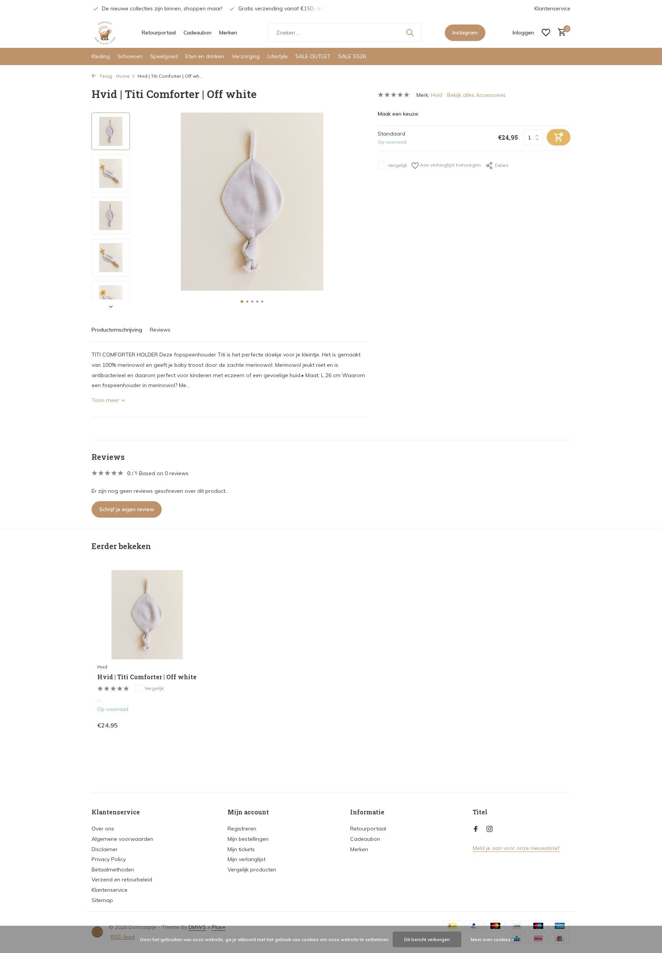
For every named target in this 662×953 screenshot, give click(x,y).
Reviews (160, 329)
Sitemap (102, 900)
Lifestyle (277, 56)
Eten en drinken (204, 56)
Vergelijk (397, 165)
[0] (560, 33)
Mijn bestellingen (248, 838)
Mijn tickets (241, 849)
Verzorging (246, 56)
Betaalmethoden (113, 869)
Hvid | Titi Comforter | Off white (147, 677)
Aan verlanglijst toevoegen (450, 165)
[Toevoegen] (183, 725)
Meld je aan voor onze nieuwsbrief (516, 848)
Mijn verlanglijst (246, 859)
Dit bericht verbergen (427, 939)
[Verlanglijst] (546, 32)
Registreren (242, 828)
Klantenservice (552, 8)
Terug (105, 76)
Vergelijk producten (252, 869)
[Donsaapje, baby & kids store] (105, 32)
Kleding (101, 56)
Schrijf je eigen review (126, 509)
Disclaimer (105, 849)
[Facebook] (476, 829)
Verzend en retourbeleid (122, 879)
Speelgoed (164, 56)
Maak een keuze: (398, 113)
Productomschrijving (117, 329)
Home (123, 76)
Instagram (465, 32)
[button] (242, 301)
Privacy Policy (109, 859)
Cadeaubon (197, 32)
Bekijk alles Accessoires (476, 95)
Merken (228, 32)
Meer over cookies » (492, 939)
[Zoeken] (410, 32)
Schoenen (130, 56)
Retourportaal (159, 32)
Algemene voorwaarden (122, 838)
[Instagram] (490, 829)
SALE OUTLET (313, 56)
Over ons (103, 828)
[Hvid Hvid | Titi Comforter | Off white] (147, 614)
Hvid (436, 95)
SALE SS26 (352, 56)
